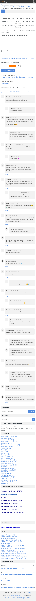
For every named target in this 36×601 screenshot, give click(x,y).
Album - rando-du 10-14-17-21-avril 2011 (13, 548)
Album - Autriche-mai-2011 (9, 537)
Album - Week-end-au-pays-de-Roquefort (14, 557)
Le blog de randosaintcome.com (19, 7)
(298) (9, 436)
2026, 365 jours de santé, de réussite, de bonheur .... (18, 575)
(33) (5, 455)
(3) (9, 477)
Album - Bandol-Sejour (8, 538)
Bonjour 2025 (5, 581)
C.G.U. (28, 597)
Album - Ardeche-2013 (8, 535)
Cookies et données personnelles (12, 599)
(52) (7, 446)
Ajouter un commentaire (14, 91)
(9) (5, 467)
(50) (6, 448)
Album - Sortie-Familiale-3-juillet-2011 (12, 552)
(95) (9, 441)
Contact (13, 597)
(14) (8, 463)
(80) (7, 443)
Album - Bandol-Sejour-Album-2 (11, 540)
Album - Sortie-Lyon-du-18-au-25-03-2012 (14, 553)
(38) (4, 450)
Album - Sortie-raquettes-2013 (10, 555)
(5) (7, 473)
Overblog (28, 593)
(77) (10, 445)
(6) (8, 470)
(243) (7, 438)
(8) (9, 468)
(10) (9, 465)
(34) (4, 452)
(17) (8, 462)
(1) (7, 482)
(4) (7, 475)
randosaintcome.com (16, 595)
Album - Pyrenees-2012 (8, 547)
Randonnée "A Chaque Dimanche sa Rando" (14, 558)
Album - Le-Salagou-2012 (8, 543)
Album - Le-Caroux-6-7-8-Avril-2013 (12, 542)
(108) (7, 440)
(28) (7, 457)
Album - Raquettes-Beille (8, 550)
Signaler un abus (21, 597)
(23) (7, 458)
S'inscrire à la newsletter (8, 70)
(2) (6, 478)
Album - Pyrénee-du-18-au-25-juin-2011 (13, 545)
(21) (9, 460)
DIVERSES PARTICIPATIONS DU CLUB (12, 568)
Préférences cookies (26, 599)
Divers (18, 16)
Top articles (7, 597)
